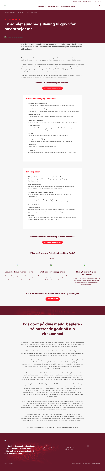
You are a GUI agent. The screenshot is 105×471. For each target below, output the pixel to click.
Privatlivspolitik (76, 463)
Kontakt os (97, 1)
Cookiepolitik (86, 463)
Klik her (51, 258)
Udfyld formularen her (52, 88)
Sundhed (22, 12)
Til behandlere (87, 1)
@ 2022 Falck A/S (9, 463)
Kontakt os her (52, 299)
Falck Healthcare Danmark (11, 12)
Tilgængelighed (96, 463)
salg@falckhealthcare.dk (72, 447)
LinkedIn (92, 446)
